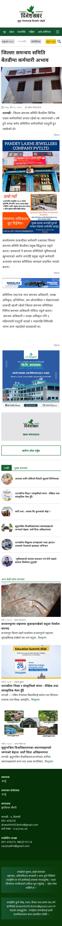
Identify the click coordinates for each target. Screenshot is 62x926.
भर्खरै (6, 468)
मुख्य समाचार (20, 468)
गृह (4, 32)
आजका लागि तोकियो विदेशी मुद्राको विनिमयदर (37, 478)
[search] (59, 41)
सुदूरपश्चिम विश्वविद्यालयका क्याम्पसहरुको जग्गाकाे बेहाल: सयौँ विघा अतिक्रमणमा (34, 528)
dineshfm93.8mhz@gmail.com (34, 906)
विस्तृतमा (42, 638)
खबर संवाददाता (31, 435)
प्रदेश (11, 32)
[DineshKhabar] (31, 11)
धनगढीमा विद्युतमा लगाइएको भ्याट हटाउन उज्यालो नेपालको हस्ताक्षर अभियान (35, 544)
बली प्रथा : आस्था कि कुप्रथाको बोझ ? (33, 511)
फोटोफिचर (36, 41)
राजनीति (21, 32)
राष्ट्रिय (32, 32)
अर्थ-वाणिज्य (44, 32)
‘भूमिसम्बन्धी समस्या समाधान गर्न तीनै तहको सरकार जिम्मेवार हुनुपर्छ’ (35, 561)
